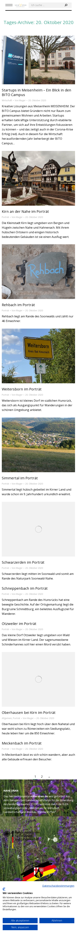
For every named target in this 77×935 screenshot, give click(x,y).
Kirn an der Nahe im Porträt (25, 211)
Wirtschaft (7, 100)
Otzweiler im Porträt (19, 623)
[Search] (66, 5)
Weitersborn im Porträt (22, 389)
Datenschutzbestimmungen (58, 885)
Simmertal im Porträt (20, 478)
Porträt (5, 217)
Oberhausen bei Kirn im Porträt (29, 712)
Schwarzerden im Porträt (23, 562)
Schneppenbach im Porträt (25, 588)
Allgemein (7, 718)
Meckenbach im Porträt (22, 743)
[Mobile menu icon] (9, 5)
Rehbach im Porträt (18, 304)
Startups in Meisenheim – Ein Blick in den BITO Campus (36, 92)
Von (20, 100)
